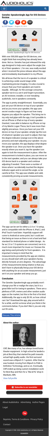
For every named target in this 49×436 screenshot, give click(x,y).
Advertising (26, 402)
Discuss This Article (11, 315)
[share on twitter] (11, 22)
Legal (5, 407)
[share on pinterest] (17, 22)
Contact (6, 424)
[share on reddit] (23, 22)
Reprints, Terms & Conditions (16, 419)
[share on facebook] (5, 22)
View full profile (10, 378)
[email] (30, 22)
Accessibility (24, 433)
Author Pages (38, 402)
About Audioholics (11, 402)
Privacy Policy (36, 419)
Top (24, 413)
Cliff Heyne (8, 26)
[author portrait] (24, 335)
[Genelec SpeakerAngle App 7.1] (24, 201)
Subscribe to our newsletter (26, 387)
